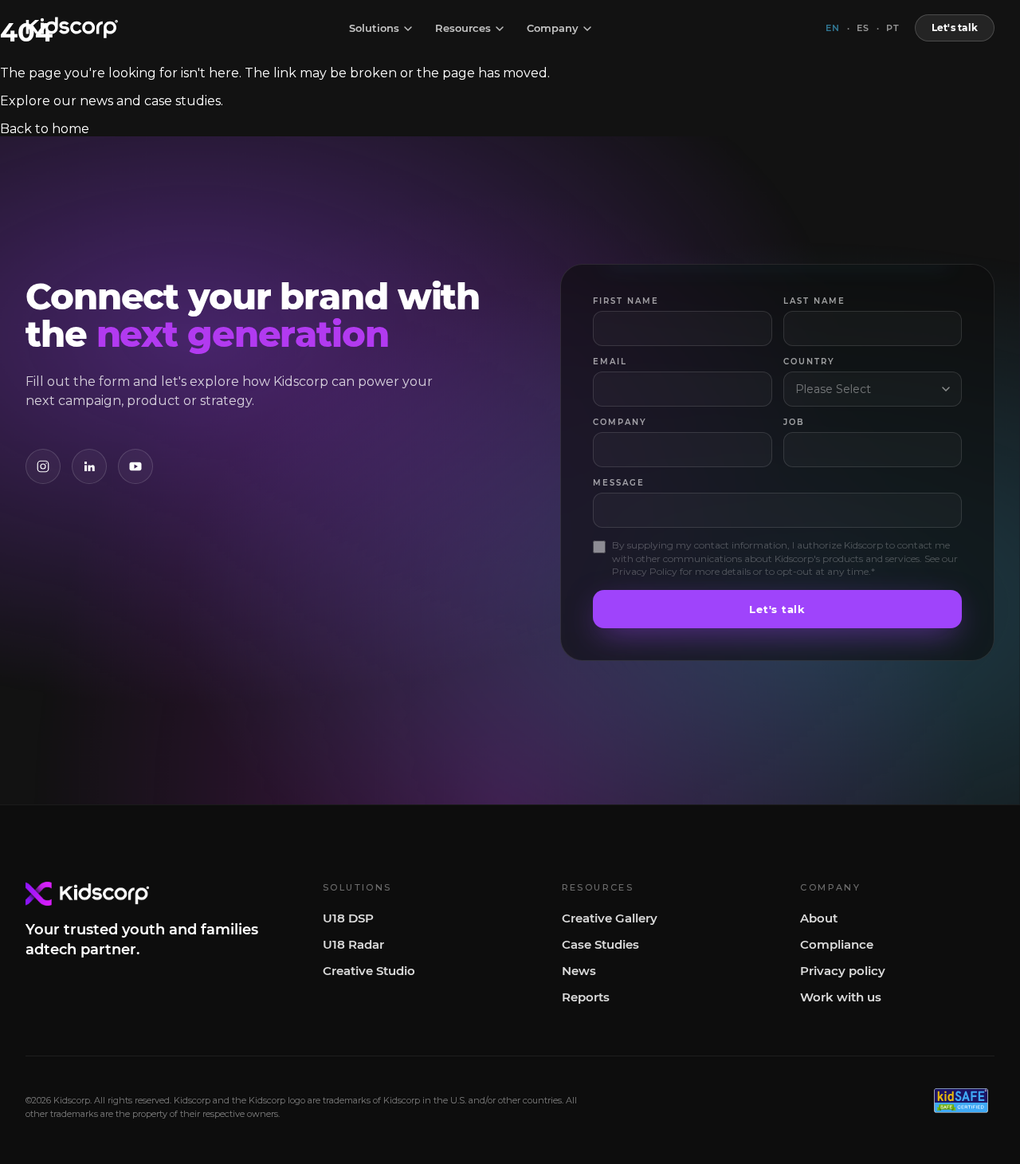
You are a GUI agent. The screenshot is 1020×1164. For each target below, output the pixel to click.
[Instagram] (43, 466)
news (96, 100)
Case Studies (600, 944)
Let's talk (955, 27)
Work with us (840, 997)
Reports (586, 997)
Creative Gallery (609, 918)
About (819, 918)
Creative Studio (369, 970)
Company (553, 28)
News (579, 970)
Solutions (374, 28)
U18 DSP (348, 918)
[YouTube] (135, 466)
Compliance (836, 944)
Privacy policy (842, 970)
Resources (463, 28)
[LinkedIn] (89, 466)
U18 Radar (353, 944)
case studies (182, 100)
